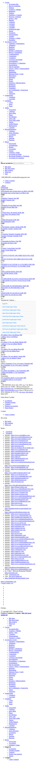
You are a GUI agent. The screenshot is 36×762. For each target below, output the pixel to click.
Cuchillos (12, 27)
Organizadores (13, 34)
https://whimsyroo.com (18, 530)
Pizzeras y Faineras (15, 17)
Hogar (7, 142)
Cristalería (8, 101)
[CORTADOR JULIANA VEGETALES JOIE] (18, 279)
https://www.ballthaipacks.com (20, 501)
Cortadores (12, 58)
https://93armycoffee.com (19, 487)
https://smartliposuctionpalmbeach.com (17, 567)
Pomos (11, 81)
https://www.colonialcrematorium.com (23, 564)
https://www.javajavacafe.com (20, 514)
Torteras (11, 13)
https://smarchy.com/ (17, 551)
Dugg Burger (9, 408)
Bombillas (12, 40)
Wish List (8, 172)
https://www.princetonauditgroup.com (23, 496)
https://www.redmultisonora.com (21, 476)
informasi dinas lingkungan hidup (12, 316)
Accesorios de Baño (15, 154)
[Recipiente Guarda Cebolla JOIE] (13, 227)
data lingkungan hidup (9, 322)
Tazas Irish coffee (14, 120)
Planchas (11, 140)
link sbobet (29, 392)
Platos (11, 115)
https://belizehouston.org (18, 480)
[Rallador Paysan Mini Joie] (11, 205)
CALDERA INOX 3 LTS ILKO (11, 379)
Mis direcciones (10, 168)
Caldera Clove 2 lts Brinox (9, 337)
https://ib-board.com (17, 482)
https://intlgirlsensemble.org (19, 478)
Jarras (10, 104)
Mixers (11, 136)
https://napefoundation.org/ (19, 548)
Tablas (11, 92)
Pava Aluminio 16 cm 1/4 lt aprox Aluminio (14, 365)
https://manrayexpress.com (19, 494)
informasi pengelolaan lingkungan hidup (15, 329)
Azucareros (12, 110)
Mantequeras (13, 126)
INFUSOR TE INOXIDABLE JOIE (12, 288)
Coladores (12, 97)
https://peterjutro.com (17, 526)
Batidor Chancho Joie (7, 200)
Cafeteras (12, 111)
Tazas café (12, 118)
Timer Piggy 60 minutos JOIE (10, 214)
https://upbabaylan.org (18, 528)
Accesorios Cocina (11, 42)
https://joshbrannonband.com (20, 562)
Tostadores (12, 88)
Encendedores (13, 61)
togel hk (4, 303)
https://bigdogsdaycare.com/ (20, 555)
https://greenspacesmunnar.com (21, 490)
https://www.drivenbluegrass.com (21, 437)
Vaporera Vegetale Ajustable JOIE (11, 236)
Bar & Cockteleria (14, 6)
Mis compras (9, 170)
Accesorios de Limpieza (16, 158)
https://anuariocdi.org (17, 460)
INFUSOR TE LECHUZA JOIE (11, 295)
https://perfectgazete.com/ (19, 540)
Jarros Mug (12, 113)
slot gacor (22, 392)
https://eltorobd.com (7, 388)
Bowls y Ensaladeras (15, 52)
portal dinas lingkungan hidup (11, 319)
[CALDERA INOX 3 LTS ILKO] (13, 378)
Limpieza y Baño (14, 152)
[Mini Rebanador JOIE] (10, 220)
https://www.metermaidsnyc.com (21, 569)
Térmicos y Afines (14, 38)
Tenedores (12, 33)
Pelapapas (12, 77)
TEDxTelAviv (15, 532)
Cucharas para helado (15, 59)
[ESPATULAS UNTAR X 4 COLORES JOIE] (18, 264)
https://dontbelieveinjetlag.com (20, 524)
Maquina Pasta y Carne (16, 74)
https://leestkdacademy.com (19, 453)
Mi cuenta (8, 421)
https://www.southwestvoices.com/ (22, 546)
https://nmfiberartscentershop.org (21, 517)
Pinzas (11, 79)
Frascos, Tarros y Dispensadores (19, 68)
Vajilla (7, 108)
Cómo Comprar (10, 180)
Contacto (7, 182)
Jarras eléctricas (14, 133)
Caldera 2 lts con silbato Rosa (10, 351)
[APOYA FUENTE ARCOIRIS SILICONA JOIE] (18, 257)
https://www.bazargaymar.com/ (21, 544)
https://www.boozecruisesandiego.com (17, 465)
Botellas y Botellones (15, 51)
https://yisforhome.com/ (18, 549)
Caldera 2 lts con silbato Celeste (11, 358)
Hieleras (11, 8)
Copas (11, 102)
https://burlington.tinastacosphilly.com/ (17, 578)
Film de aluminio (14, 67)
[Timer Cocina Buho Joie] (11, 248)
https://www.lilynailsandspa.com (21, 498)
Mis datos (8, 167)
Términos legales (10, 402)
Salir (6, 174)
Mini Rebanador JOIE (8, 221)
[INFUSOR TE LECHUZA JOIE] (13, 293)
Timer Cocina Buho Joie (8, 250)
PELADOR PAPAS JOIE (9, 273)
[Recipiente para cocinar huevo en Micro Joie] (17, 191)
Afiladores (12, 45)
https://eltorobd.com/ (11, 573)
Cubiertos (12, 22)
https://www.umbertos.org (19, 505)
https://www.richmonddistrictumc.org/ (23, 542)
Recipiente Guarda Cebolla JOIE (11, 229)
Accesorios (12, 149)
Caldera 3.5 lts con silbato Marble (11, 344)
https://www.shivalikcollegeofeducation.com (19, 485)
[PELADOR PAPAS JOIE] (11, 271)
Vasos (10, 106)
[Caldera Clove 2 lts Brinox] (11, 335)
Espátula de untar (14, 29)
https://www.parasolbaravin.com (21, 444)
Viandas (11, 36)
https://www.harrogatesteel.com (21, 557)
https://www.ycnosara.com (19, 492)
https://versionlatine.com (8, 581)
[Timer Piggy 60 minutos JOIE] (12, 212)
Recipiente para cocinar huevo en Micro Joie (15, 193)
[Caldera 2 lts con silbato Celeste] (13, 356)
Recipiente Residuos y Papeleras (19, 156)
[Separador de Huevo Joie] (11, 241)
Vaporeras (12, 93)
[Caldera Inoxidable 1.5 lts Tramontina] (15, 371)
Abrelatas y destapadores (16, 43)
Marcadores (12, 76)
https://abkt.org (15, 456)
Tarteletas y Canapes (15, 15)
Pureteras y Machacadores (17, 83)
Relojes (11, 147)
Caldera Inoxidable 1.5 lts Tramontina (13, 372)
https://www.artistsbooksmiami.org (22, 519)
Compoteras (12, 56)
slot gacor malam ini (15, 576)
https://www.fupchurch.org (19, 440)
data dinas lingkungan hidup (11, 313)
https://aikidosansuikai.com (19, 458)
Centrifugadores (14, 54)
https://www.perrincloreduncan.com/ (22, 539)
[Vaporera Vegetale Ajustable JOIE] (14, 234)
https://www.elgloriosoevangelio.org (22, 469)
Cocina (7, 2)
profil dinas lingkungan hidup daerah (13, 326)
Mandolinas (12, 72)
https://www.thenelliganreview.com (22, 489)
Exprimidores (13, 65)
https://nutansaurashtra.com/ (19, 537)
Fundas (11, 151)
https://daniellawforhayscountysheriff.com (18, 508)
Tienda (11, 756)
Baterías (11, 20)
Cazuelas (11, 127)
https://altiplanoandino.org (19, 455)
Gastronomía (9, 95)
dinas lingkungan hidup (9, 307)
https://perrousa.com (17, 446)
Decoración (12, 143)
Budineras (12, 11)
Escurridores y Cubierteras (17, 63)
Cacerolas (12, 99)
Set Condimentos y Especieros (18, 90)
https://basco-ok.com (17, 558)
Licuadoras (12, 135)
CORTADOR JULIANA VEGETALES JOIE (15, 280)
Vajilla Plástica (13, 124)
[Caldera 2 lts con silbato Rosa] (12, 349)
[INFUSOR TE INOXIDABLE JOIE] (15, 286)
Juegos (11, 31)
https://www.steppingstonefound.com (22, 462)
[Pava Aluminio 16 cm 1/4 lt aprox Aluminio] (17, 363)
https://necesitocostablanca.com (21, 439)
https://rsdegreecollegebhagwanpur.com (17, 512)
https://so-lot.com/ (16, 533)
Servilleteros (13, 117)
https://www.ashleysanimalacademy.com (17, 473)
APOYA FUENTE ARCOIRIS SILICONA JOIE (16, 259)
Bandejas (12, 47)
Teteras (11, 122)
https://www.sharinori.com (19, 449)
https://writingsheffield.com (19, 467)
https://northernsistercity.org (19, 560)
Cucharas (12, 24)
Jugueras (11, 138)
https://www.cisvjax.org (18, 523)
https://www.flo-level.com (19, 474)
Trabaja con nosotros (11, 406)
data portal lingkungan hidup (11, 332)
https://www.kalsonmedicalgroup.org (22, 521)
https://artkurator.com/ (18, 553)
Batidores (12, 49)
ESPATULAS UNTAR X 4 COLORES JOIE (15, 266)
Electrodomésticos (10, 129)
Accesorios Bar (13, 4)
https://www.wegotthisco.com (20, 435)
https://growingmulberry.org (9, 390)
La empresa (8, 401)
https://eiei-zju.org (16, 503)
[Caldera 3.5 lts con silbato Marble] (13, 342)
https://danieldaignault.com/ (19, 499)
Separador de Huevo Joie (9, 243)
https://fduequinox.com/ (18, 535)
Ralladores (12, 84)
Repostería (12, 86)
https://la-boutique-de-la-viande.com (22, 448)
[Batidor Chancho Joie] (10, 198)
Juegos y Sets (13, 18)
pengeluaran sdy (14, 574)
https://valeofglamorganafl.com (20, 451)
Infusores (12, 70)
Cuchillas (12, 26)
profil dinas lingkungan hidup (11, 310)
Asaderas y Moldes (15, 9)
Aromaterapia (13, 145)
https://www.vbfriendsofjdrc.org (21, 515)
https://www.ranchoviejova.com (21, 442)
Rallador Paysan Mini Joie (9, 207)
